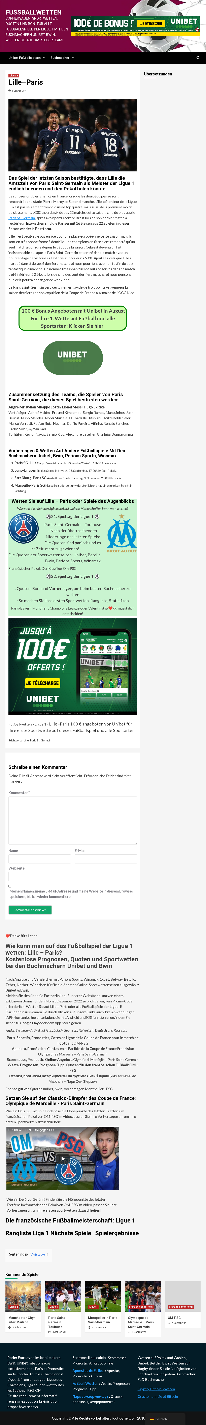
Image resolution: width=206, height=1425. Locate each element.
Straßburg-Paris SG (30, 478)
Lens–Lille (22, 470)
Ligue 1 (14, 75)
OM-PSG (174, 1318)
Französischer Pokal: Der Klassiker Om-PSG (42, 568)
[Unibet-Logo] (73, 372)
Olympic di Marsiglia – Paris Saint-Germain (73, 1059)
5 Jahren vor (19, 90)
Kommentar (19, 792)
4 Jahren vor (59, 1332)
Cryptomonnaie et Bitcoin (158, 1396)
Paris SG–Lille (25, 463)
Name (13, 850)
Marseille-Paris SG (29, 485)
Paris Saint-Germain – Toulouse (72, 524)
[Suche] (198, 58)
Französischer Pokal (141, 1306)
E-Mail (80, 850)
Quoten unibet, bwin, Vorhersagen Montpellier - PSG (71, 1089)
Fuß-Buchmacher (151, 1379)
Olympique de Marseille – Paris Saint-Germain (141, 1322)
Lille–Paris (59, 724)
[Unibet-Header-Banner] (135, 25)
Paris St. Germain (21, 218)
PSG (30, 1390)
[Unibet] (72, 666)
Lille (26, 740)
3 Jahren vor (19, 1327)
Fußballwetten (33, 12)
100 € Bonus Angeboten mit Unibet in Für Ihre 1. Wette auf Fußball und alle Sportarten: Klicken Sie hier (73, 318)
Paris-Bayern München (29, 608)
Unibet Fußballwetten (24, 58)
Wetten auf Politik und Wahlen (162, 1357)
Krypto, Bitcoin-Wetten (156, 1389)
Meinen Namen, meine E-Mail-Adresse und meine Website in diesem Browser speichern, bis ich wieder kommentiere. (71, 894)
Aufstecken (38, 1254)
